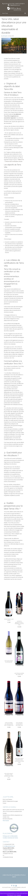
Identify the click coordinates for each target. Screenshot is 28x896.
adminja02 (5, 36)
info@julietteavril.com (9, 846)
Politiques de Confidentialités (10, 836)
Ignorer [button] (19, 895)
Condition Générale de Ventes (10, 838)
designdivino (15, 889)
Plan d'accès (6, 820)
